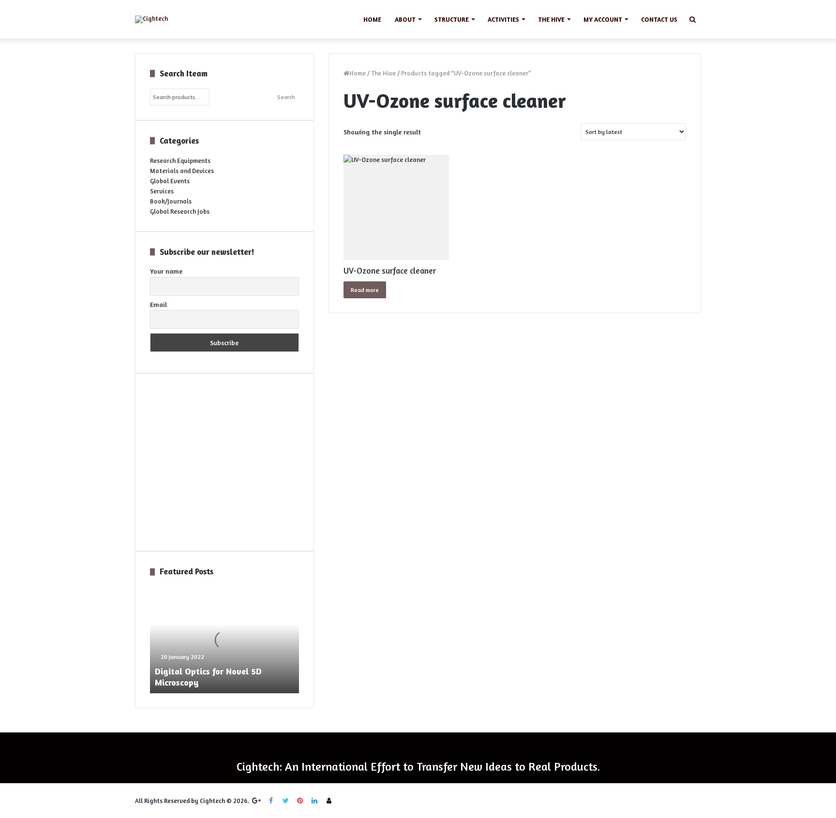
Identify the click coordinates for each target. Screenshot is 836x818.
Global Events (170, 181)
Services (162, 191)
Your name (166, 271)
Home (372, 19)
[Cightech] (151, 19)
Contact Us (659, 19)
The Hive (551, 19)
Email (158, 304)
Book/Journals (171, 201)
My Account (602, 19)
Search (286, 97)
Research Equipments (180, 160)
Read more (365, 289)
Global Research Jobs (179, 211)
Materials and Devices (182, 171)
